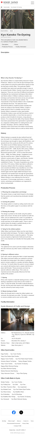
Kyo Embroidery (5, 394)
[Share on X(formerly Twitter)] (21, 412)
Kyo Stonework (5, 399)
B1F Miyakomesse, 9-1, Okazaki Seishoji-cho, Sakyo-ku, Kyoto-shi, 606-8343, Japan (23, 334)
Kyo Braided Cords (6, 389)
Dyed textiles (7, 7)
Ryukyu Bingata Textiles (25, 361)
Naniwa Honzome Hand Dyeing (9, 371)
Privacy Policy (25, 423)
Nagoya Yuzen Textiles (7, 359)
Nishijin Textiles (5, 382)
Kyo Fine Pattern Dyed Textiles (24, 359)
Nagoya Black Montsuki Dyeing (9, 366)
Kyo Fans (23, 384)
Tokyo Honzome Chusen (7, 373)
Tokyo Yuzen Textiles (7, 363)
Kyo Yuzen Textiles (16, 354)
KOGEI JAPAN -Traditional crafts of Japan (9, 3)
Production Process (7, 46)
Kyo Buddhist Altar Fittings (8, 396)
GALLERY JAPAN (20, 430)
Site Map (4, 421)
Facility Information (21, 46)
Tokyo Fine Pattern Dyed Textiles (10, 356)
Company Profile (17, 425)
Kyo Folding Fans (5, 384)
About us (19, 421)
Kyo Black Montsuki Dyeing (8, 368)
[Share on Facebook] (14, 412)
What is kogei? (11, 421)
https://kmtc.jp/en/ (17, 345)
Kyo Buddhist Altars (18, 392)
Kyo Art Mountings (17, 394)
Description (5, 44)
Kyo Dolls (15, 384)
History (16, 44)
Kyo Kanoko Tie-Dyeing (21, 363)
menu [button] (32, 2)
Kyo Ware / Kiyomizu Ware (8, 387)
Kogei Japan (1, 7)
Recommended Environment (13, 423)
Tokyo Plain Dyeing (22, 373)
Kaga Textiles (4, 354)
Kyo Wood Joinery (6, 392)
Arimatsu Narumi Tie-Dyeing (8, 361)
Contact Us (25, 421)
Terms (32, 421)
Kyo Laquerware (22, 387)
